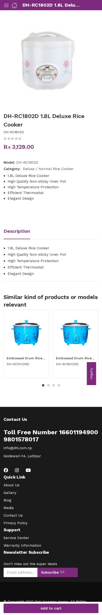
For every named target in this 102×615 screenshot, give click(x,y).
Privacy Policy (16, 523)
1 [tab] (43, 385)
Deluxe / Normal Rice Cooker (48, 169)
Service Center (16, 538)
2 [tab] (48, 385)
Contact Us (13, 515)
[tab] (19, 232)
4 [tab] (59, 385)
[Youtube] (28, 470)
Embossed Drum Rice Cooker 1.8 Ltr (75, 358)
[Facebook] (6, 470)
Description (17, 231)
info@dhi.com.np (18, 448)
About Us (11, 485)
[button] (91, 373)
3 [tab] (53, 385)
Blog (7, 500)
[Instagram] (17, 470)
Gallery (10, 493)
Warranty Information (22, 545)
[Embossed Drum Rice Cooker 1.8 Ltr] (76, 332)
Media (9, 508)
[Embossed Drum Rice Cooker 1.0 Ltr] (26, 332)
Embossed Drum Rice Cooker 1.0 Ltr (26, 358)
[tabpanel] (26, 346)
